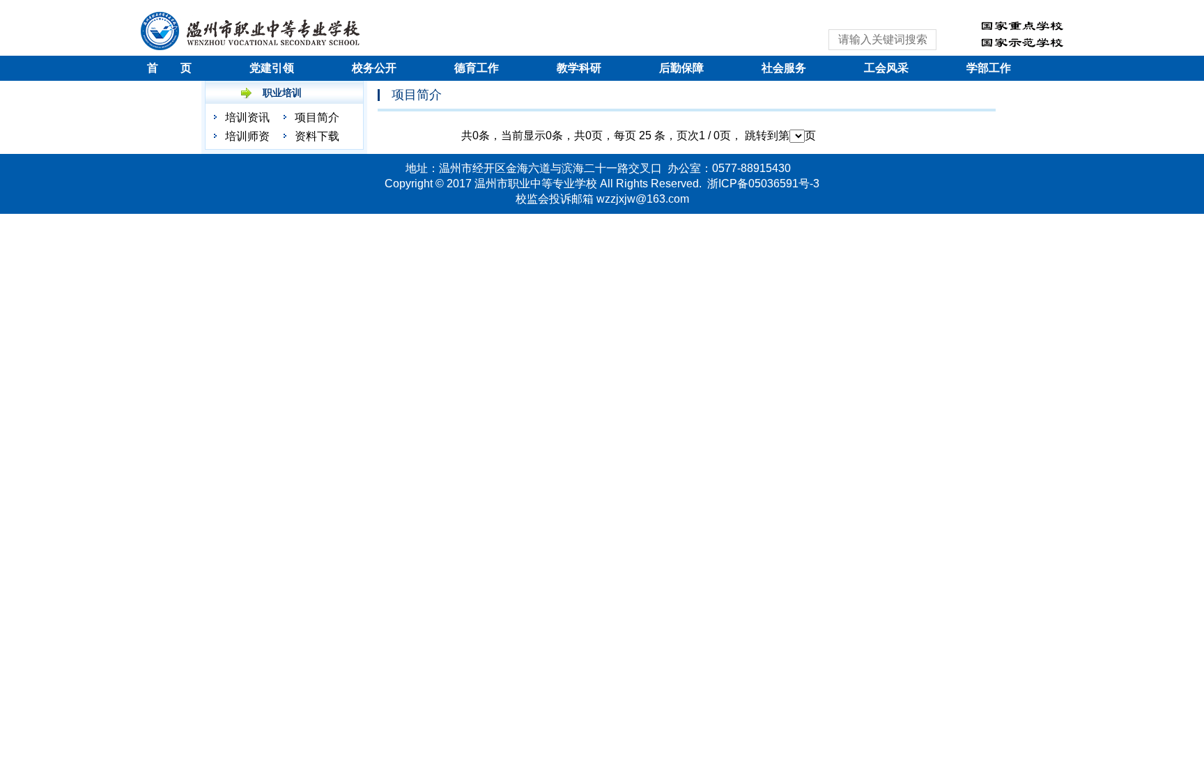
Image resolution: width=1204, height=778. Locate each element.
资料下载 (317, 136)
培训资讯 (247, 117)
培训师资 (247, 136)
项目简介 (317, 117)
